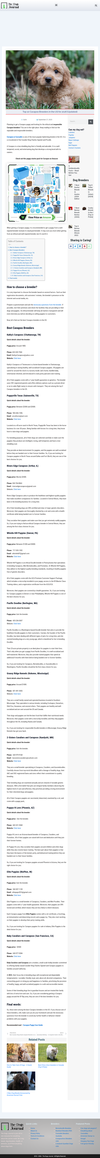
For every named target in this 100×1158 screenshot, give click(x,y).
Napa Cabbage (74, 140)
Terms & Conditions (37, 1136)
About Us (34, 1131)
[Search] (90, 121)
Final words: (13, 278)
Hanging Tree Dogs (87, 1141)
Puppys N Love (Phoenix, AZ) (21, 270)
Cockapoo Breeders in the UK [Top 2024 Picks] (92, 212)
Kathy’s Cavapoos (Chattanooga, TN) (23, 253)
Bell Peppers (73, 145)
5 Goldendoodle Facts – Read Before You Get (74, 170)
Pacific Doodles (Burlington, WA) (22, 263)
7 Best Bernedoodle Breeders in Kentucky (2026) (79, 212)
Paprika (71, 135)
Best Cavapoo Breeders (17, 250)
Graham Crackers (74, 148)
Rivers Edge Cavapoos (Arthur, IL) (23, 258)
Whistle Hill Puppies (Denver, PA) (22, 260)
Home (33, 1128)
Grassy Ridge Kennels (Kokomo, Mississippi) (26, 265)
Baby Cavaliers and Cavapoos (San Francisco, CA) (28, 275)
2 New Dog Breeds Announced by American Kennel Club (18, 1094)
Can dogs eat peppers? (89, 1128)
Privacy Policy (35, 1133)
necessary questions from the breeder (47, 305)
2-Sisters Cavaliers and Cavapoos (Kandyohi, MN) (27, 268)
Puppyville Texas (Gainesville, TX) (23, 255)
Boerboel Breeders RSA (64, 1131)
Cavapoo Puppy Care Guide (33, 1025)
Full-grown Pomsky (87, 1144)
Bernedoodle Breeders (63, 1128)
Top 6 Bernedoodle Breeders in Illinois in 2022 (79, 230)
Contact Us (34, 1138)
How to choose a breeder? (18, 247)
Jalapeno (72, 138)
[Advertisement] (50, 25)
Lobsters (72, 132)
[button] (56, 5)
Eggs (70, 143)
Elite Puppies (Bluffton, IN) (21, 273)
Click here (17, 358)
